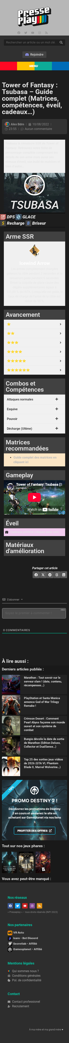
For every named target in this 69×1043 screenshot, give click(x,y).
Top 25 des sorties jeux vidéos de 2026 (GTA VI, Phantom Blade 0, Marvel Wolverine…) (43, 763)
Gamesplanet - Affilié (27, 949)
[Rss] (46, 33)
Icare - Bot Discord (25, 938)
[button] (34, 532)
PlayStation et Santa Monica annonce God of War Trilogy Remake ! (42, 701)
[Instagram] (39, 33)
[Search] (61, 42)
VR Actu (18, 932)
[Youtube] (32, 33)
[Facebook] (18, 33)
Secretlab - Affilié (25, 943)
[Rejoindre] (34, 54)
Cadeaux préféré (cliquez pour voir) (34, 532)
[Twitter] (25, 33)
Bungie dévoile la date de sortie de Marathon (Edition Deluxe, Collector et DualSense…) (44, 742)
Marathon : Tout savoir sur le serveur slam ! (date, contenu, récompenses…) (43, 681)
